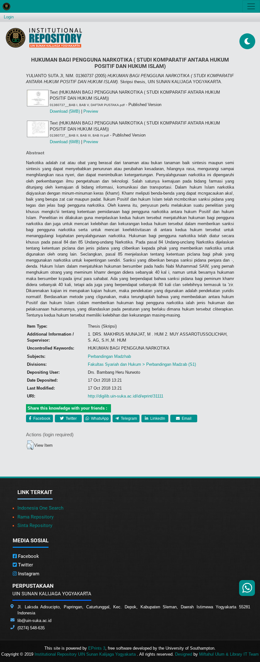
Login (9, 17)
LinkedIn (157, 418)
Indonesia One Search (40, 508)
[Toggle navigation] (251, 6)
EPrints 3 (96, 648)
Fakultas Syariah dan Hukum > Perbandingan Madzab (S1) (142, 364)
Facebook (41, 418)
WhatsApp (99, 418)
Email (186, 418)
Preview (90, 111)
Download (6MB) (65, 141)
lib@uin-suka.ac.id (34, 620)
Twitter (71, 418)
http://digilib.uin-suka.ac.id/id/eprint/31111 (125, 396)
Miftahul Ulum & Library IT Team (229, 654)
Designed (183, 654)
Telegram (128, 418)
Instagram (28, 574)
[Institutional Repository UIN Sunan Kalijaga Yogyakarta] (44, 37)
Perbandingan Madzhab (109, 356)
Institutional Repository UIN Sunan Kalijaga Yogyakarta (86, 654)
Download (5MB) (65, 111)
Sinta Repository (34, 525)
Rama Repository (35, 517)
